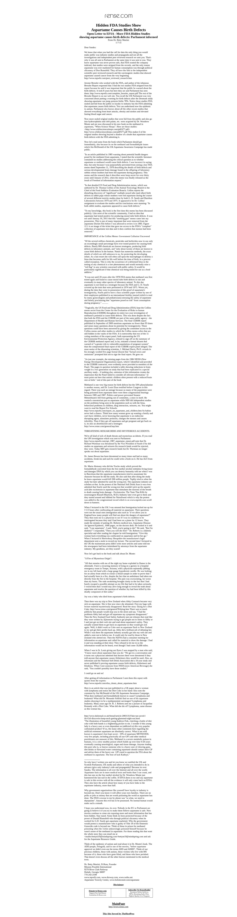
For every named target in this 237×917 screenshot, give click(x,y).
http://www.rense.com (118, 906)
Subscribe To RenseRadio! (139, 890)
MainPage (118, 903)
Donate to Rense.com (98, 891)
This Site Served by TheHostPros (118, 913)
